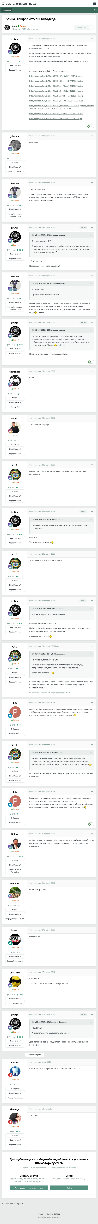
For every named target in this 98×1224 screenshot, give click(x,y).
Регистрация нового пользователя (29, 1188)
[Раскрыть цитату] (33, 235)
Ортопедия (33, 29)
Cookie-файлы (53, 1214)
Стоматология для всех (19, 3)
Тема (41, 1214)
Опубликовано (42, 39)
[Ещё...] (91, 38)
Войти (69, 1188)
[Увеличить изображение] (35, 312)
